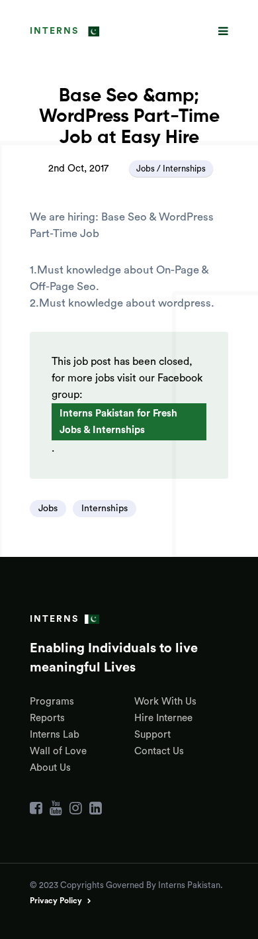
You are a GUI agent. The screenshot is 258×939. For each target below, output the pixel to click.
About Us (50, 768)
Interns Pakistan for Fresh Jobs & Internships (118, 422)
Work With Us (165, 702)
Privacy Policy (56, 901)
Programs (52, 702)
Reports (47, 718)
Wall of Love (58, 751)
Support (152, 735)
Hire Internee (163, 718)
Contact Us (159, 751)
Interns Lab (54, 735)
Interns (54, 31)
